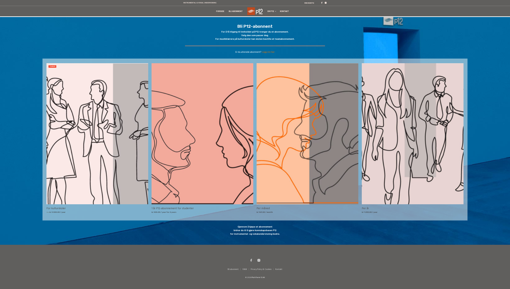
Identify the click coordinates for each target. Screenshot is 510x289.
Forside (220, 11)
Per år (365, 208)
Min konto (309, 3)
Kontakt (284, 11)
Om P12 (270, 11)
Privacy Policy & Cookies (261, 269)
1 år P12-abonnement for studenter (173, 208)
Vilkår (244, 269)
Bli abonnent (236, 11)
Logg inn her (268, 52)
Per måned (263, 208)
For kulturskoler (56, 208)
